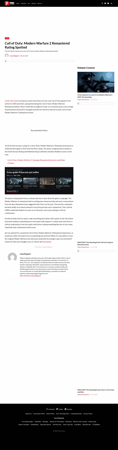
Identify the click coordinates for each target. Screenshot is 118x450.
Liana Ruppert (14, 56)
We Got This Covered (80, 421)
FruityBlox (77, 424)
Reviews (33, 3)
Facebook (51, 409)
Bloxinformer (87, 424)
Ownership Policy (76, 413)
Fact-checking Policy (62, 413)
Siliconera (69, 421)
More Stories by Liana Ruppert (30, 276)
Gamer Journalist (23, 424)
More (40, 4)
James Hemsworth (83, 99)
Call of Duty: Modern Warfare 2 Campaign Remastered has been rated (34, 160)
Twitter (60, 409)
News (17, 3)
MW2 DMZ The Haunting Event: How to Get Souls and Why (95, 391)
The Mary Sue (56, 424)
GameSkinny (35, 424)
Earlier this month (11, 101)
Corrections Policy (39, 413)
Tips (28, 3)
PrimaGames (46, 242)
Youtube (69, 409)
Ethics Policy (50, 413)
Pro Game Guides (27, 421)
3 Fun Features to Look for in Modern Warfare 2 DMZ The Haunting (94, 96)
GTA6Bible (96, 424)
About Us (40, 2)
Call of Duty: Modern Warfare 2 (43, 247)
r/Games (10, 163)
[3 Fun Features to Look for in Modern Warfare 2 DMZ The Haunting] (95, 82)
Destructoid (92, 421)
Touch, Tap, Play (68, 424)
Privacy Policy (87, 413)
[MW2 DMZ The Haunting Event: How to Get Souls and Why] (95, 319)
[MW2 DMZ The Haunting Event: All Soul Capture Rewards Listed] (95, 171)
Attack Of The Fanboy (57, 421)
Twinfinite (37, 421)
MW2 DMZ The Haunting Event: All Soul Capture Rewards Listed (95, 243)
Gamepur (45, 421)
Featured (23, 3)
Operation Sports (45, 424)
